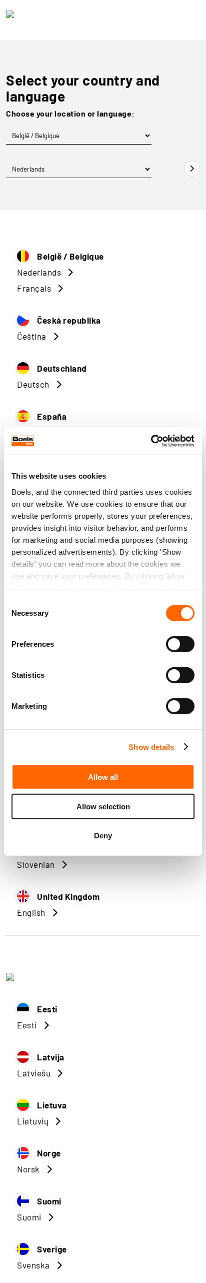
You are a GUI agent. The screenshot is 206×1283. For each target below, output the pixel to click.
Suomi (29, 1217)
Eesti (27, 1025)
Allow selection (103, 806)
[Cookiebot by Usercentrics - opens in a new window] (150, 440)
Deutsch (33, 384)
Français (34, 288)
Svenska (33, 1265)
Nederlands (39, 272)
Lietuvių (32, 1121)
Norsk (28, 1169)
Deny (103, 835)
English (31, 912)
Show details (151, 746)
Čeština (31, 336)
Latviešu (33, 1073)
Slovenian (36, 864)
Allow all (103, 777)
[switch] (180, 644)
